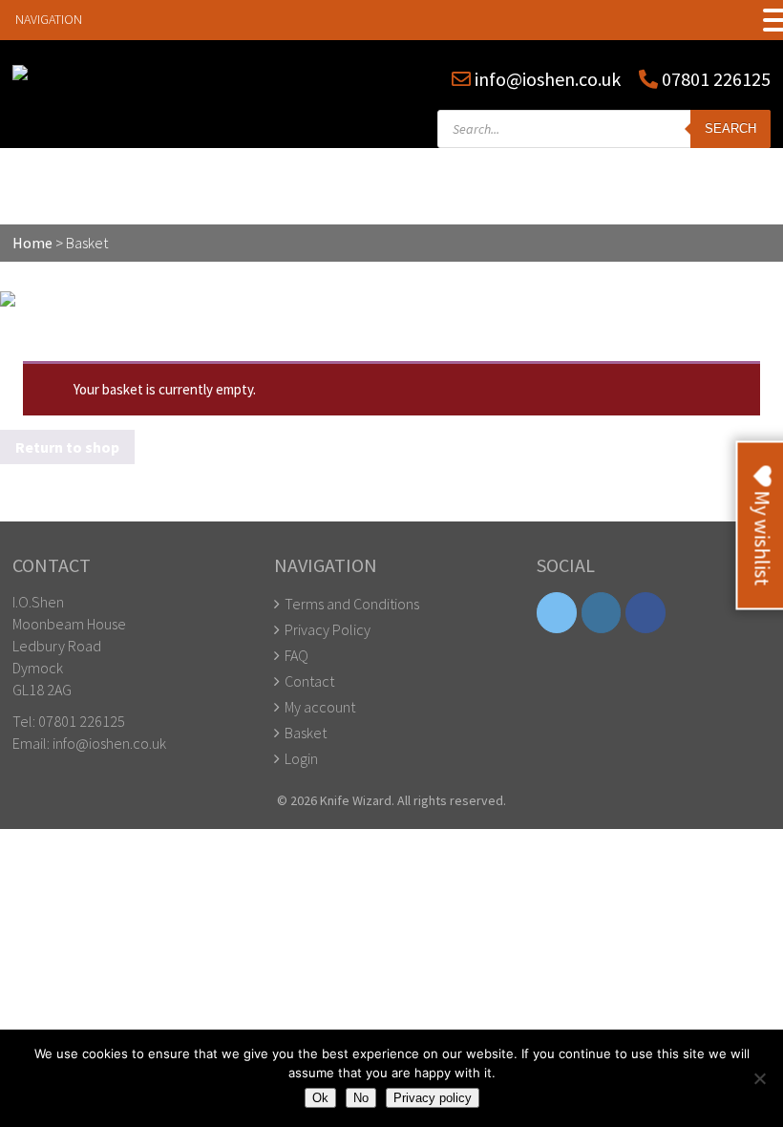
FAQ (296, 655)
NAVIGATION (48, 19)
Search (730, 128)
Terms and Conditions (352, 603)
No (361, 1098)
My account (320, 706)
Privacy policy (432, 1098)
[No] (759, 1078)
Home (32, 242)
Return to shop (67, 447)
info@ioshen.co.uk (548, 79)
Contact (309, 681)
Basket (306, 732)
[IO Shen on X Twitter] (557, 612)
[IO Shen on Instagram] (602, 612)
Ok (320, 1098)
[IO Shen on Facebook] (645, 612)
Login (301, 758)
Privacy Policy (327, 629)
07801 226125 (714, 79)
